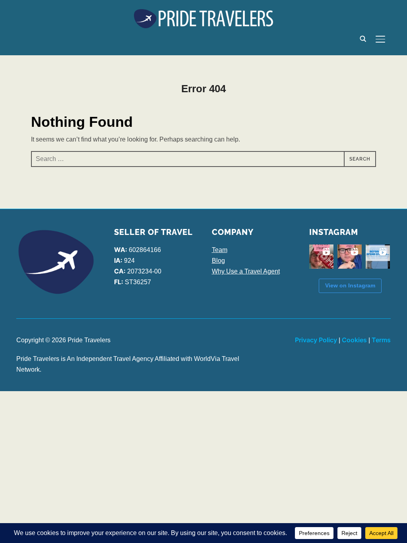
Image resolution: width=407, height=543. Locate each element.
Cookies (354, 340)
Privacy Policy (316, 340)
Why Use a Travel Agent (246, 271)
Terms (381, 340)
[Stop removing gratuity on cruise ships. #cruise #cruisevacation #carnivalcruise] (349, 256)
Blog (218, 260)
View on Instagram (350, 285)
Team (219, 249)
